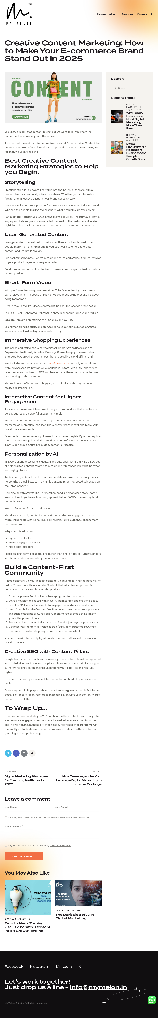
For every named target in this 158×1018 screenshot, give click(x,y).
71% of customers (58, 363)
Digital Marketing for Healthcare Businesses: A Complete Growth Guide (136, 151)
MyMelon (10, 1003)
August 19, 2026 (133, 109)
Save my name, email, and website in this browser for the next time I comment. (48, 817)
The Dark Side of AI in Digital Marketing (74, 916)
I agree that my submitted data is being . (40, 845)
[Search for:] (130, 88)
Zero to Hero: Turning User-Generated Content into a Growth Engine (27, 927)
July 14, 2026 (132, 140)
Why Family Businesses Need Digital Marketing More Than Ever (135, 121)
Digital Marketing (17, 919)
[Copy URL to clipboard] (32, 753)
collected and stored (60, 845)
